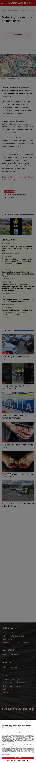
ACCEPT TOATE (18, 757)
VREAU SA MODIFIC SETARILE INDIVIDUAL (18, 760)
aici (15, 738)
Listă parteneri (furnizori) (6, 754)
